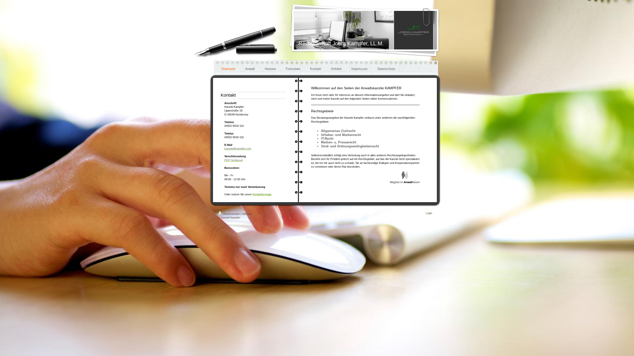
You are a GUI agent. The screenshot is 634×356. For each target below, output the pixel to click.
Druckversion (231, 213)
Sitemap (247, 213)
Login (429, 213)
